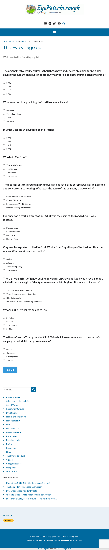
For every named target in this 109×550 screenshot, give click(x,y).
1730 (8, 83)
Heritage (61, 540)
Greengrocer (12, 356)
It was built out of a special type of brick (24, 301)
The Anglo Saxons (14, 165)
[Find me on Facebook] (50, 23)
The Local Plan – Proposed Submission (24, 487)
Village (35, 540)
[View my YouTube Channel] (59, 23)
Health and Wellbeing (16, 416)
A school (10, 117)
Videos (9, 459)
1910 (8, 90)
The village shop (13, 114)
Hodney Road (12, 239)
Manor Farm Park (14, 432)
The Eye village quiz (15, 455)
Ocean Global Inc (14, 200)
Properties (11, 448)
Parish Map (11, 436)
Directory (53, 540)
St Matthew (11, 325)
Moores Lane (12, 228)
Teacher (10, 360)
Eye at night (11, 413)
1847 (8, 86)
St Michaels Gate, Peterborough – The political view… (31, 498)
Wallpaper (11, 467)
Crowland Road (13, 231)
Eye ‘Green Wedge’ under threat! (21, 491)
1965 (8, 94)
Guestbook (70, 540)
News (41, 540)
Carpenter (11, 353)
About (46, 540)
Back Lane (10, 235)
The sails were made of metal (19, 290)
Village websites (14, 463)
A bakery (10, 121)
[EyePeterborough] (54, 9)
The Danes (11, 172)
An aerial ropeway (14, 266)
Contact (78, 540)
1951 (8, 141)
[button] (54, 32)
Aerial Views (12, 405)
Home (29, 540)
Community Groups (15, 409)
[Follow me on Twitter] (54, 23)
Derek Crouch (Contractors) (18, 207)
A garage (10, 110)
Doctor (9, 349)
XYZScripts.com (65, 549)
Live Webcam (12, 428)
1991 (8, 149)
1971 (8, 138)
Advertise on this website (18, 401)
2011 (8, 145)
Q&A (8, 452)
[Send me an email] (45, 23)
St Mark (9, 321)
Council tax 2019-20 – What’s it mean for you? (28, 483)
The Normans (12, 169)
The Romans (12, 176)
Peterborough (13, 440)
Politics (9, 444)
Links (8, 424)
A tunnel (10, 263)
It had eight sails (13, 298)
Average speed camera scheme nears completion (28, 494)
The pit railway (12, 270)
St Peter (10, 318)
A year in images (13, 397)
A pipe (9, 259)
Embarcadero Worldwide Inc (18, 204)
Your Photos (12, 471)
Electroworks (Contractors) (18, 196)
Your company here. (70, 536)
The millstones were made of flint (21, 294)
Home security (13, 420)
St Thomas (11, 329)
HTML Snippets (43, 549)
